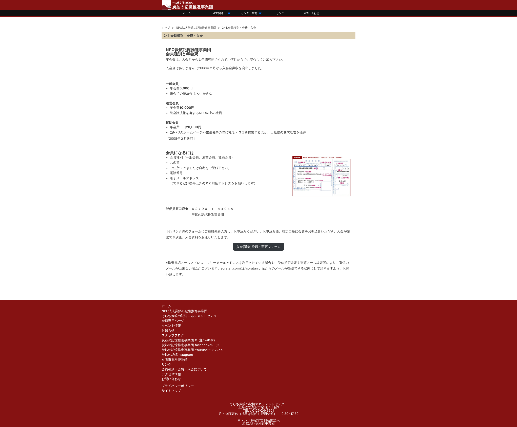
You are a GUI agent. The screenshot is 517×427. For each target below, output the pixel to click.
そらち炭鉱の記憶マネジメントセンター (191, 316)
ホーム (187, 13)
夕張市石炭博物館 (174, 359)
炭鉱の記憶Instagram (177, 355)
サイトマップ (171, 391)
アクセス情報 (171, 374)
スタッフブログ (173, 335)
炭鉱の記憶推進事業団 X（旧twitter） (189, 340)
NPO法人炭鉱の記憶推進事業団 (196, 27)
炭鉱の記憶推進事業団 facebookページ (190, 345)
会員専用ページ (173, 321)
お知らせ (168, 330)
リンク (280, 13)
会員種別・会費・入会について (184, 369)
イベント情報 (171, 325)
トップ (166, 27)
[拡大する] (346, 160)
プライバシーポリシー (178, 386)
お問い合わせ (311, 13)
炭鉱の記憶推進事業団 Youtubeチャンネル (193, 350)
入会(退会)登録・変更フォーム (258, 247)
